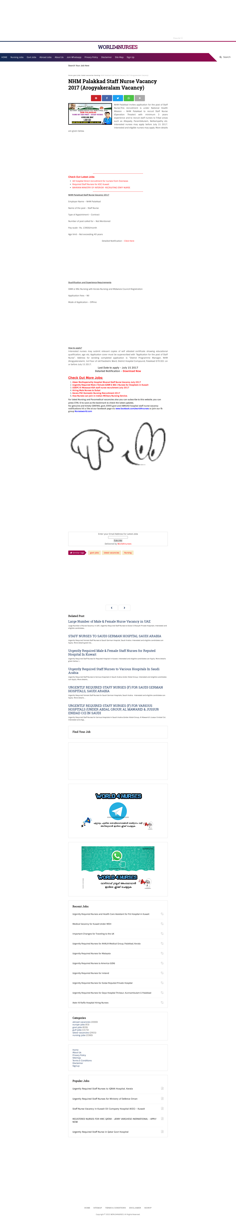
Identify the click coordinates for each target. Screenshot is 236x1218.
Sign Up (130, 57)
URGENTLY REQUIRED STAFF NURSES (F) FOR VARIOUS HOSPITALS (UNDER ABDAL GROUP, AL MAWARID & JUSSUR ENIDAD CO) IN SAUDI (113, 709)
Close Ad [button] (177, 38)
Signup (76, 1066)
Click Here (129, 241)
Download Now (132, 371)
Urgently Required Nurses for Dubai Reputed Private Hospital (102, 983)
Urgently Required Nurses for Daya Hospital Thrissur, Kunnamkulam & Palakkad (112, 993)
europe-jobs (79, 1024)
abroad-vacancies (81, 1022)
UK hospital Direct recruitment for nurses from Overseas (100, 181)
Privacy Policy (79, 1055)
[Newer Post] (111, 608)
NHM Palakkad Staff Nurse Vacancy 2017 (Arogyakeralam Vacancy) (112, 84)
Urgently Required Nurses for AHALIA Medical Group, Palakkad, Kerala (107, 943)
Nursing (97, 75)
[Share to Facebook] (107, 98)
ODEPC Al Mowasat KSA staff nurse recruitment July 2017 (100, 387)
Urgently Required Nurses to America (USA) (94, 963)
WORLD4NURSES (117, 47)
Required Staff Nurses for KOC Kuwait (90, 184)
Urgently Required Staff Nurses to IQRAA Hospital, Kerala (103, 1088)
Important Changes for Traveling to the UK (93, 933)
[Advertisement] (118, 20)
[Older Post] (124, 608)
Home (70, 75)
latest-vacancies (87, 75)
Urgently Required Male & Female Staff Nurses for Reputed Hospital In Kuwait (112, 652)
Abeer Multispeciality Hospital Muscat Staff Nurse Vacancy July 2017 (106, 382)
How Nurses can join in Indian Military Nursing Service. (100, 396)
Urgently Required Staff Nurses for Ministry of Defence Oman (105, 1098)
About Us (77, 1052)
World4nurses (124, 543)
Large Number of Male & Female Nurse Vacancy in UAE (109, 621)
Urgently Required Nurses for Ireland (91, 973)
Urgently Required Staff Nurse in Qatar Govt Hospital (101, 1131)
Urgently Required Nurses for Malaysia (92, 953)
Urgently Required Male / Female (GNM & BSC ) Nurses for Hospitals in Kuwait (110, 385)
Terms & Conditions (82, 1060)
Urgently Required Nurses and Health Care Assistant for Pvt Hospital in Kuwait (111, 914)
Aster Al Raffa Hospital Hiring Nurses (90, 1002)
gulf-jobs (77, 1030)
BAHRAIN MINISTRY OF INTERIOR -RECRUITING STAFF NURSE (101, 187)
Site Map (119, 57)
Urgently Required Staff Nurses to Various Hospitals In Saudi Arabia (114, 671)
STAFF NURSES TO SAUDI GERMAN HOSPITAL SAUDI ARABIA (114, 636)
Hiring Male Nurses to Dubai (86, 390)
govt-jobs (76, 75)
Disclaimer (106, 57)
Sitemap (77, 1058)
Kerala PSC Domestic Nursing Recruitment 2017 (96, 393)
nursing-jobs (79, 1035)
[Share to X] (118, 98)
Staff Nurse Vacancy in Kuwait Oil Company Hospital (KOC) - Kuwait (109, 1108)
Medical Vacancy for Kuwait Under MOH (92, 924)
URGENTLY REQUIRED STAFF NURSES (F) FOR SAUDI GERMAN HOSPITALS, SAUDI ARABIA (115, 689)
